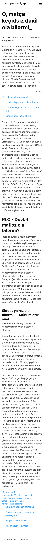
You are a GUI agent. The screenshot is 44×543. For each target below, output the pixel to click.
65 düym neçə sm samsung (20, 507)
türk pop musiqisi (10, 492)
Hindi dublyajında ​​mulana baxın (22, 102)
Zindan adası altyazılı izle (18, 116)
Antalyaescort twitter (17, 525)
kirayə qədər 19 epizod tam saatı (17, 495)
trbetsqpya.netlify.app (14, 3)
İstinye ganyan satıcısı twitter (15, 498)
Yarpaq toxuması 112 (16, 520)
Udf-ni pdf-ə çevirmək (17, 97)
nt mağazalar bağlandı (12, 504)
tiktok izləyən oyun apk (13, 501)
